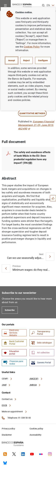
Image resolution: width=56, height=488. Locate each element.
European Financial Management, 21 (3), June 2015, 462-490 (36, 125)
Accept (11, 60)
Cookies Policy (32, 46)
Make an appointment (12, 411)
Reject (26, 60)
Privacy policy (8, 428)
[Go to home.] (22, 5)
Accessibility (36, 435)
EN (48, 5)
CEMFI (5, 378)
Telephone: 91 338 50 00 (19, 418)
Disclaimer (7, 435)
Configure (43, 60)
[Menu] (5, 5)
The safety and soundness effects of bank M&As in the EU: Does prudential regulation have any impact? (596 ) (32, 157)
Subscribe (10, 310)
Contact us (7, 399)
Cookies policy (36, 428)
